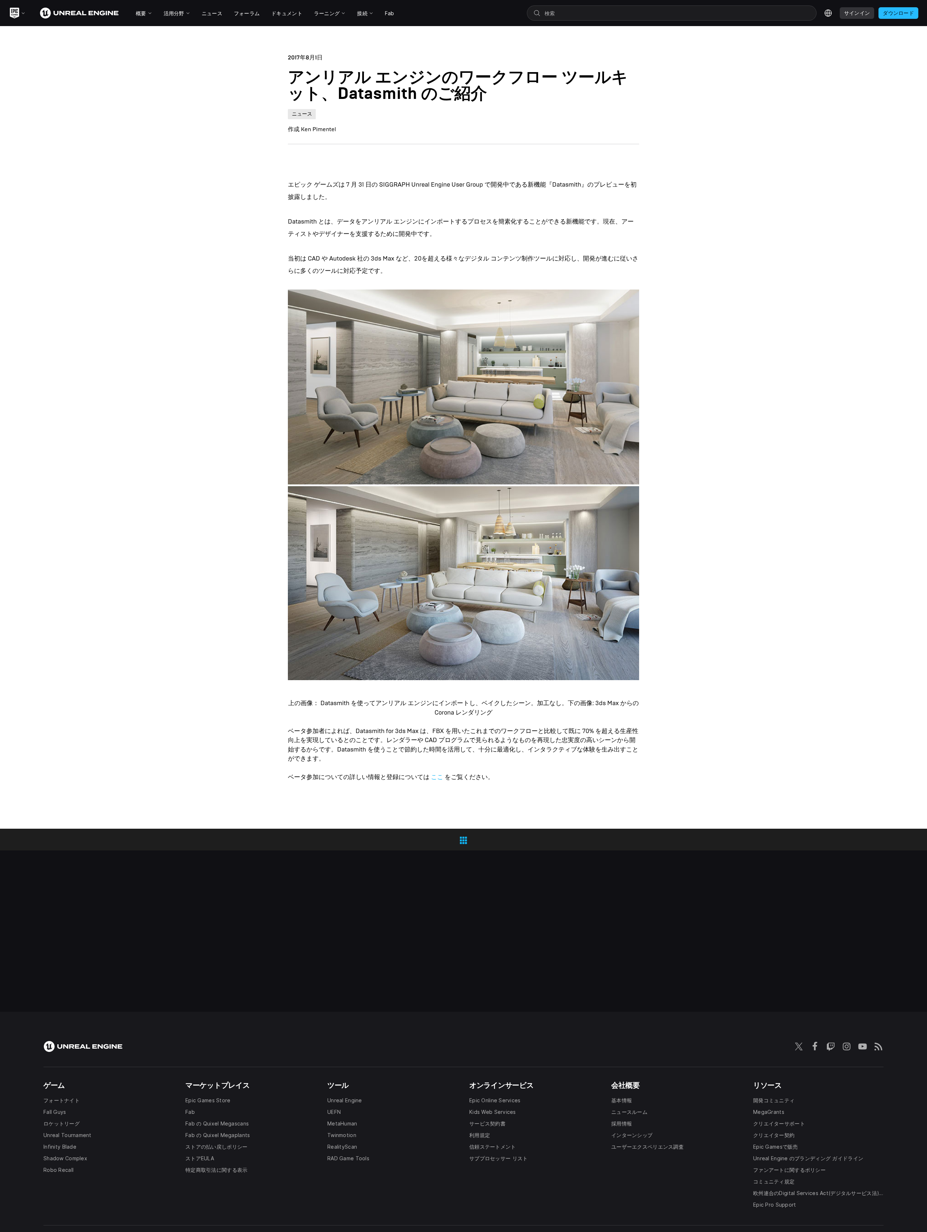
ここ (437, 777)
